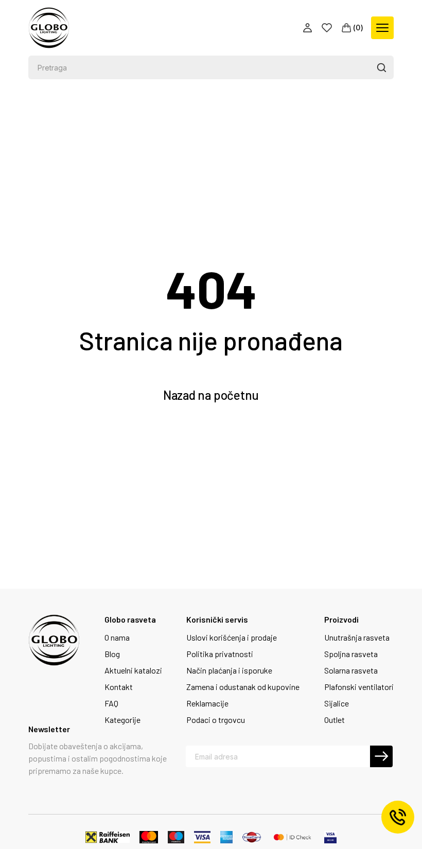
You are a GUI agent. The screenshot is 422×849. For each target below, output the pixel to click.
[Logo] (48, 27)
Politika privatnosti (219, 654)
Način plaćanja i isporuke (229, 670)
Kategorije (122, 720)
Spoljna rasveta (351, 654)
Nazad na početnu (211, 394)
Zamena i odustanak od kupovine (243, 687)
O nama (117, 637)
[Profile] (308, 27)
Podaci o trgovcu (215, 720)
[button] (381, 67)
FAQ (111, 703)
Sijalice (336, 703)
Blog (112, 654)
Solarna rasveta (351, 670)
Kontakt (118, 687)
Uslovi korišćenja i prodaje (231, 637)
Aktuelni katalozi (133, 670)
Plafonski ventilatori (359, 687)
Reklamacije (207, 703)
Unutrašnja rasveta (357, 637)
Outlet (334, 720)
